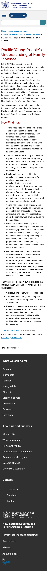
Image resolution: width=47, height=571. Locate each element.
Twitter (10, 501)
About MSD (9, 434)
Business (8, 409)
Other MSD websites (14, 468)
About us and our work (18, 31)
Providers (8, 415)
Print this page (12, 348)
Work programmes (12, 440)
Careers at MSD (11, 463)
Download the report (19, 330)
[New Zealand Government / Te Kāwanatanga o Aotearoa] (19, 526)
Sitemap (7, 547)
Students (7, 392)
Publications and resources (12, 34)
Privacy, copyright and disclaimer (20, 535)
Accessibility (9, 541)
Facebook (12, 495)
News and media (12, 446)
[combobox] (23, 22)
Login (22, 15)
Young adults (10, 386)
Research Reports (33, 34)
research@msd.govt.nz (11, 338)
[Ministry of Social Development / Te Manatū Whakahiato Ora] (17, 5)
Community (9, 403)
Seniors (7, 369)
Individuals (8, 375)
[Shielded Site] (6, 562)
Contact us (13, 489)
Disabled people (11, 397)
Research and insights (15, 457)
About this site (10, 554)
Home (3, 31)
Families (7, 380)
